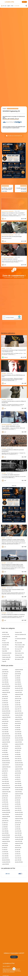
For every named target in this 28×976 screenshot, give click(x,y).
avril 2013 (17, 804)
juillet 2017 (17, 698)
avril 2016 (17, 729)
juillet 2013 (17, 797)
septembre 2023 (5, 742)
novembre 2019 (5, 837)
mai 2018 (16, 677)
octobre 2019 (4, 839)
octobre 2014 (17, 766)
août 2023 (4, 744)
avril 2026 (4, 677)
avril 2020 (4, 826)
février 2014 (17, 783)
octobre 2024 (4, 715)
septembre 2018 (18, 669)
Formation (17, 632)
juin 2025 (4, 698)
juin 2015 (16, 750)
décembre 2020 (5, 810)
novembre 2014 (18, 764)
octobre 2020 (4, 814)
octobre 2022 (4, 764)
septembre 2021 (5, 791)
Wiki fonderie (17, 659)
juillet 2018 (17, 673)
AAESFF (4, 632)
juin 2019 (4, 847)
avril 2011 (17, 853)
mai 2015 (16, 752)
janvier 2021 (4, 808)
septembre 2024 (5, 717)
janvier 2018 (17, 686)
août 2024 (4, 719)
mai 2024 (4, 725)
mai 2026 (4, 675)
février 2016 (17, 733)
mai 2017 (16, 702)
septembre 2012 (18, 818)
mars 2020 (4, 828)
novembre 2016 (18, 715)
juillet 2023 (4, 746)
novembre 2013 (18, 789)
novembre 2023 (5, 737)
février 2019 (4, 855)
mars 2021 (4, 804)
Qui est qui (17, 648)
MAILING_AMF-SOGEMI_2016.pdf (11, 118)
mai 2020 (4, 824)
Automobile (4, 644)
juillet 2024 (4, 721)
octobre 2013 (17, 791)
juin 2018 (16, 675)
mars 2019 (4, 853)
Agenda (3, 638)
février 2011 (17, 857)
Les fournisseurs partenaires (12, 108)
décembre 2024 (5, 711)
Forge (3, 661)
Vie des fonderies (18, 657)
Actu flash (4, 634)
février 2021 (4, 806)
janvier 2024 (4, 733)
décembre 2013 (18, 787)
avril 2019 (4, 851)
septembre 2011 (18, 843)
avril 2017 (17, 704)
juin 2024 (4, 723)
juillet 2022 (4, 771)
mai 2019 (4, 849)
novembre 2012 (18, 814)
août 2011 (17, 845)
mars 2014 (17, 781)
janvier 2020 (4, 833)
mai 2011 (16, 851)
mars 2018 (17, 682)
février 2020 (4, 831)
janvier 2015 (17, 760)
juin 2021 (4, 797)
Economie (4, 648)
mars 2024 (4, 729)
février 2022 (4, 781)
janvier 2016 (17, 735)
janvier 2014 (17, 785)
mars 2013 (17, 806)
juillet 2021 (4, 795)
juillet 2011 (17, 847)
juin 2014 (16, 775)
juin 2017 (16, 700)
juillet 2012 (17, 822)
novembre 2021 (5, 787)
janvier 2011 (17, 859)
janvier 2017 (17, 711)
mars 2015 (17, 756)
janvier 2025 (4, 708)
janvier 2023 (4, 758)
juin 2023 (4, 748)
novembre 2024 (5, 713)
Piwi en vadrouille (18, 646)
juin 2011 (16, 849)
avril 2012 (17, 828)
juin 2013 (16, 799)
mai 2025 (4, 700)
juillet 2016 (17, 723)
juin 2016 (16, 725)
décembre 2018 (5, 859)
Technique (17, 655)
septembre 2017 (18, 694)
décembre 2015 (18, 737)
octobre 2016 (17, 717)
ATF (3, 640)
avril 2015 (17, 754)
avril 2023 (4, 752)
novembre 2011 (18, 839)
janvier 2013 (17, 810)
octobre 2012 (17, 816)
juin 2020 (4, 822)
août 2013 (17, 795)
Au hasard (4, 642)
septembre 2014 (18, 768)
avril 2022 (4, 777)
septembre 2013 (18, 793)
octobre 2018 (4, 864)
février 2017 (17, 708)
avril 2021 (4, 802)
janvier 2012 (17, 835)
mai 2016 (16, 727)
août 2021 (4, 793)
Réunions (17, 651)
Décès (3, 646)
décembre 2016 (18, 713)
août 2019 (4, 843)
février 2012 (17, 833)
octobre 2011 (17, 841)
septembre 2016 (18, 719)
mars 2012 (17, 831)
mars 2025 (4, 704)
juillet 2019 (4, 845)
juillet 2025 (4, 696)
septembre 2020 (5, 816)
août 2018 (17, 671)
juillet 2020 (4, 820)
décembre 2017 (18, 688)
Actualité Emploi (5, 636)
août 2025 (4, 694)
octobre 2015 (17, 742)
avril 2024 (4, 727)
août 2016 (17, 721)
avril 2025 (4, 702)
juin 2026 (4, 673)
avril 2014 (17, 779)
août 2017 (17, 696)
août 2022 (4, 768)
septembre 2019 (5, 841)
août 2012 (17, 820)
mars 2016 (17, 731)
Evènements (4, 655)
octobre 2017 (17, 692)
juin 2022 (4, 773)
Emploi (3, 651)
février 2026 (4, 682)
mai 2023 (4, 750)
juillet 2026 (4, 671)
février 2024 (4, 731)
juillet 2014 (17, 773)
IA (15, 636)
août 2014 (17, 771)
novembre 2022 (5, 762)
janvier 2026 (4, 684)
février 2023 (4, 756)
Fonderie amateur (5, 657)
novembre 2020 (5, 812)
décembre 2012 (18, 812)
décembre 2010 (18, 862)
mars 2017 (17, 706)
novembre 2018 (5, 862)
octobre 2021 (4, 789)
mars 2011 (17, 855)
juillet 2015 (17, 748)
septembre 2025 (5, 692)
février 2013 (17, 808)
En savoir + (14, 956)
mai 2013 (16, 802)
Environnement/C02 (6, 653)
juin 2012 (16, 824)
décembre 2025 (5, 686)
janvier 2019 (4, 857)
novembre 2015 (18, 739)
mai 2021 (4, 799)
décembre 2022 (5, 760)
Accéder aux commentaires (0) (15, 135)
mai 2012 (16, 826)
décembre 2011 (18, 837)
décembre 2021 (5, 785)
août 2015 (17, 746)
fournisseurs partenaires (19, 634)
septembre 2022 (5, 766)
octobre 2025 (4, 690)
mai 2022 (4, 775)
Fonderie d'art (4, 659)
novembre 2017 (18, 690)
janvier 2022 (4, 783)
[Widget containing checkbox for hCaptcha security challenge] (12, 317)
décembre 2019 (5, 835)
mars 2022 (4, 779)
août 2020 (4, 818)
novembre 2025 (5, 688)
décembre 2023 (5, 735)
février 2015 (17, 758)
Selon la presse (18, 653)
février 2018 (17, 684)
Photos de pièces (18, 644)
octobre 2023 (4, 739)
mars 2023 (4, 754)
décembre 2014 (18, 762)
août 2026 (4, 669)
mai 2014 (16, 777)
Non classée (17, 642)
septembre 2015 (18, 744)
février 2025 (4, 706)
